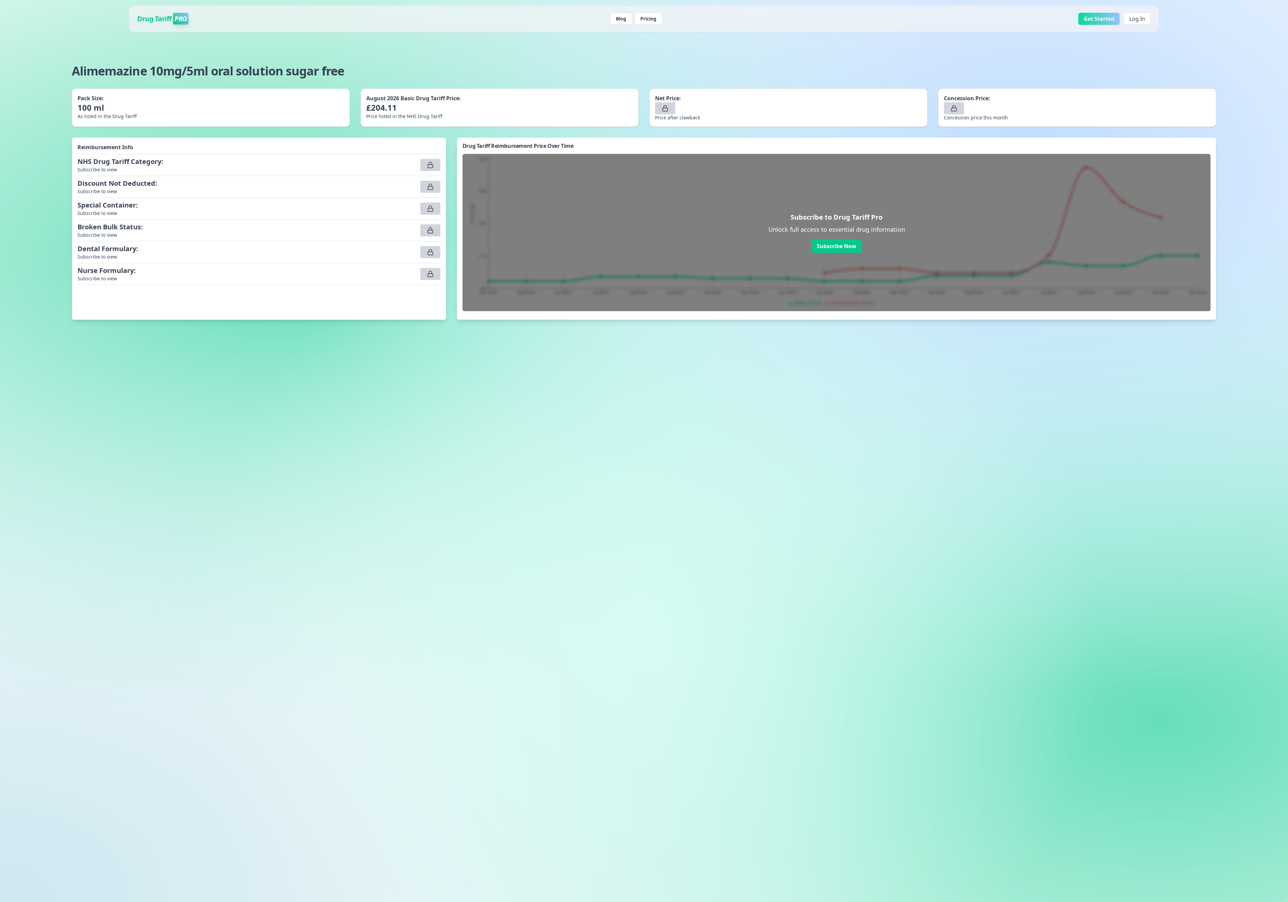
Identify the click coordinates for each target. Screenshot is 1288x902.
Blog (621, 18)
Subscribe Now (836, 246)
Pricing (648, 18)
